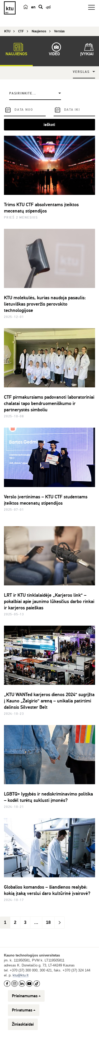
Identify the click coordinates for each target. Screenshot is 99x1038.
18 (48, 922)
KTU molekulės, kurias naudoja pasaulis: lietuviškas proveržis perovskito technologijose (45, 304)
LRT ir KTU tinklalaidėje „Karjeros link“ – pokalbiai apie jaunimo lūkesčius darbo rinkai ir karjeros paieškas (49, 601)
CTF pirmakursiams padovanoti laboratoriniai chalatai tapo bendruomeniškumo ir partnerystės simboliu (49, 403)
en (33, 7)
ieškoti (49, 124)
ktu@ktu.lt (21, 975)
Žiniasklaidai (23, 1024)
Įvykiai (87, 54)
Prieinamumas (24, 996)
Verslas (81, 72)
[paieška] (40, 6)
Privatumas (22, 1010)
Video (54, 54)
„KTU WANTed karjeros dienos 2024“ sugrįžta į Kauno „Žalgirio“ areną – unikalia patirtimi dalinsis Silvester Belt (49, 701)
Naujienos (16, 54)
